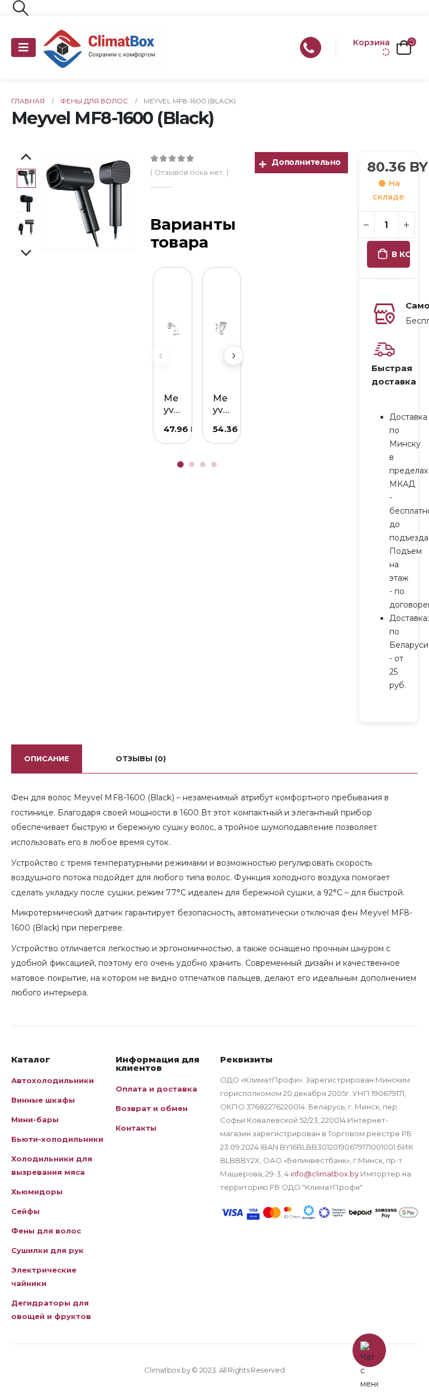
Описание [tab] (46, 758)
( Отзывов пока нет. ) (189, 172)
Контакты (136, 1127)
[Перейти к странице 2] (191, 464)
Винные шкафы (43, 1099)
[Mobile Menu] (23, 47)
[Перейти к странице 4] (214, 464)
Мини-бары (35, 1119)
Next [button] (26, 253)
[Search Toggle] (20, 8)
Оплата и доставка (156, 1088)
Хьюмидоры (37, 1191)
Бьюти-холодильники (57, 1139)
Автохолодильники (52, 1080)
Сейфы (25, 1211)
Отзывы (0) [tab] (141, 758)
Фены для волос (46, 1230)
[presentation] (55, 203)
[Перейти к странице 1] (180, 464)
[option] (26, 178)
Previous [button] (26, 157)
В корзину (401, 254)
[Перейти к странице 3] (203, 464)
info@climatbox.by (324, 1173)
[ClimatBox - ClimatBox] (101, 47)
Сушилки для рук (47, 1250)
